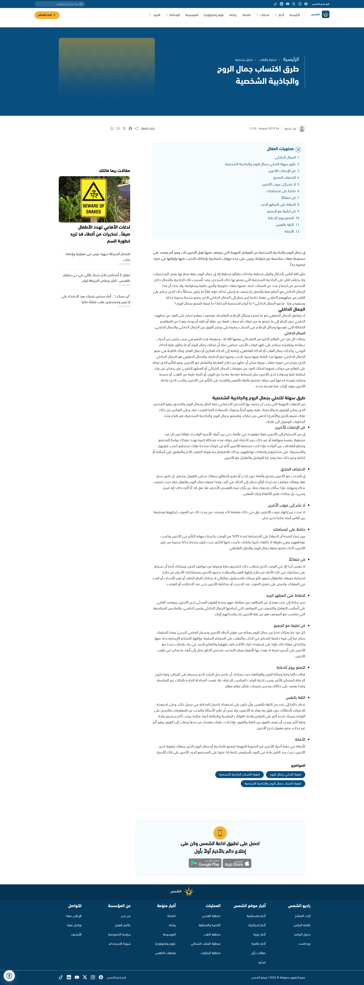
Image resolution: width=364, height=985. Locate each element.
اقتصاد (246, 15)
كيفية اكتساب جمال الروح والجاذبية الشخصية (273, 783)
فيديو (262, 962)
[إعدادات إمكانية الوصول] (9, 975)
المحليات (213, 906)
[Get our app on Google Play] (205, 864)
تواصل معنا (74, 925)
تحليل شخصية (244, 59)
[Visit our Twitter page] (293, 4)
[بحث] (81, 4)
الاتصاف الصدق (284, 177)
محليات (264, 15)
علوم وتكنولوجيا (214, 15)
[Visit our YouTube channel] (287, 4)
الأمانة (289, 231)
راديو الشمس (299, 906)
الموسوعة (191, 15)
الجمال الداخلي (285, 157)
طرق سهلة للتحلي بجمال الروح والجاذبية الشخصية (260, 164)
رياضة (233, 15)
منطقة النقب (212, 934)
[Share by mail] (119, 128)
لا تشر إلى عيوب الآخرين (279, 184)
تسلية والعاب (267, 59)
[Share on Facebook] (132, 128)
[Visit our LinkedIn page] (281, 4)
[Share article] (138, 128)
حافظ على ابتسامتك (281, 191)
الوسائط (175, 15)
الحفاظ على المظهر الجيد (278, 204)
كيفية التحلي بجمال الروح (285, 774)
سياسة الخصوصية (119, 934)
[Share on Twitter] (126, 128)
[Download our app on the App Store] (237, 864)
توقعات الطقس (165, 953)
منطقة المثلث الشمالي (206, 943)
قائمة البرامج (302, 925)
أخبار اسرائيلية (257, 925)
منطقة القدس (211, 916)
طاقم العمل (123, 925)
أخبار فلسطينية (256, 916)
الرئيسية (294, 15)
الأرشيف (76, 934)
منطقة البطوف (211, 953)
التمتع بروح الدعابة (281, 218)
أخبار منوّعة (166, 906)
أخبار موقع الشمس (250, 906)
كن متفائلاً (288, 198)
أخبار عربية (259, 934)
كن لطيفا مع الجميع (281, 211)
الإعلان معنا (74, 916)
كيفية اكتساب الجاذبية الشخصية (239, 774)
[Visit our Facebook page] (306, 4)
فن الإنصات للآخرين (282, 171)
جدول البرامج (302, 934)
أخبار (281, 15)
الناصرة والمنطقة (210, 925)
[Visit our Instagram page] (299, 4)
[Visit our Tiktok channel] (275, 4)
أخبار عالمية (259, 943)
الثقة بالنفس (285, 225)
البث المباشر (45, 15)
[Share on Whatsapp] (113, 128)
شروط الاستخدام (120, 943)
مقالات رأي (258, 953)
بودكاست (304, 943)
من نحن (126, 916)
